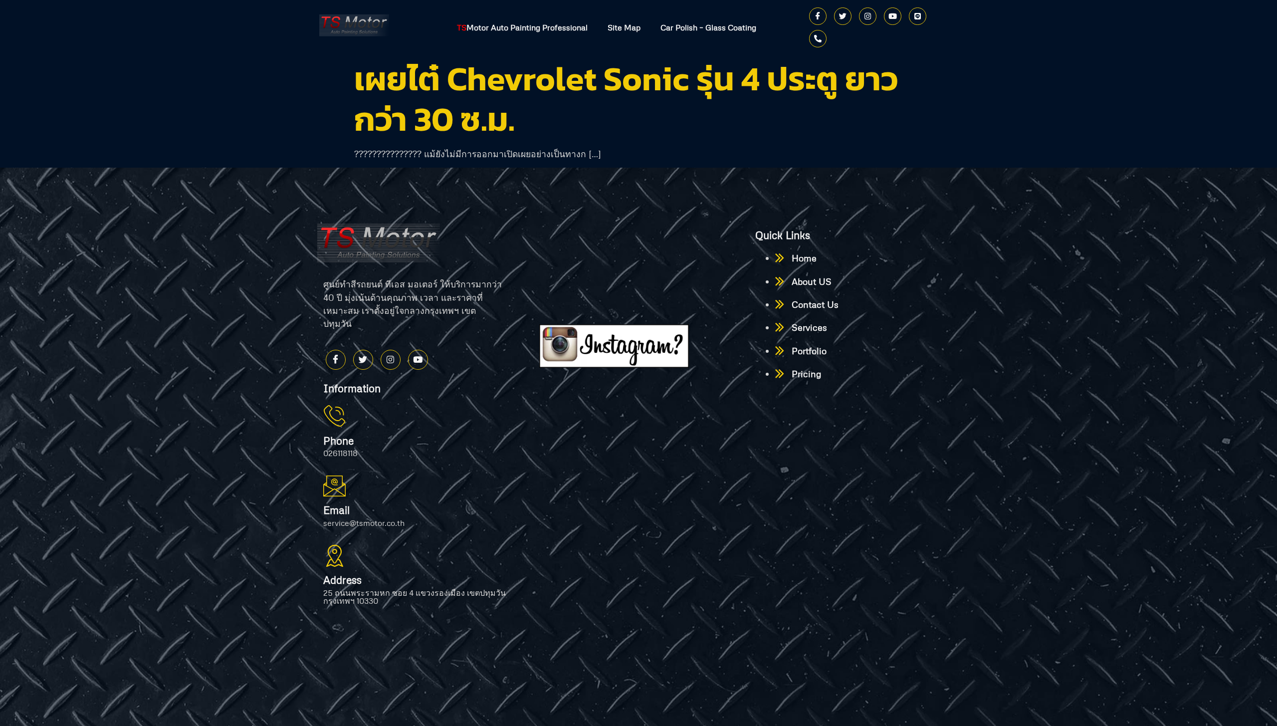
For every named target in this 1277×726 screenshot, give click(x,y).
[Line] (917, 16)
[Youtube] (892, 16)
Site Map (624, 27)
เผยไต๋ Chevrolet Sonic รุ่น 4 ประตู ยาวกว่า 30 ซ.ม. (626, 98)
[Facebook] (818, 16)
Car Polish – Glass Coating (708, 27)
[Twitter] (842, 16)
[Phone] (818, 38)
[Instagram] (867, 16)
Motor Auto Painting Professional (522, 27)
